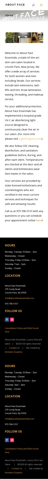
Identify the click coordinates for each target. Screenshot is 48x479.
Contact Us (14, 347)
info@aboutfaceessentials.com (19, 298)
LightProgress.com (30, 138)
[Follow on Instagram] (12, 320)
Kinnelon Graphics (13, 352)
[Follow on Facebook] (7, 320)
